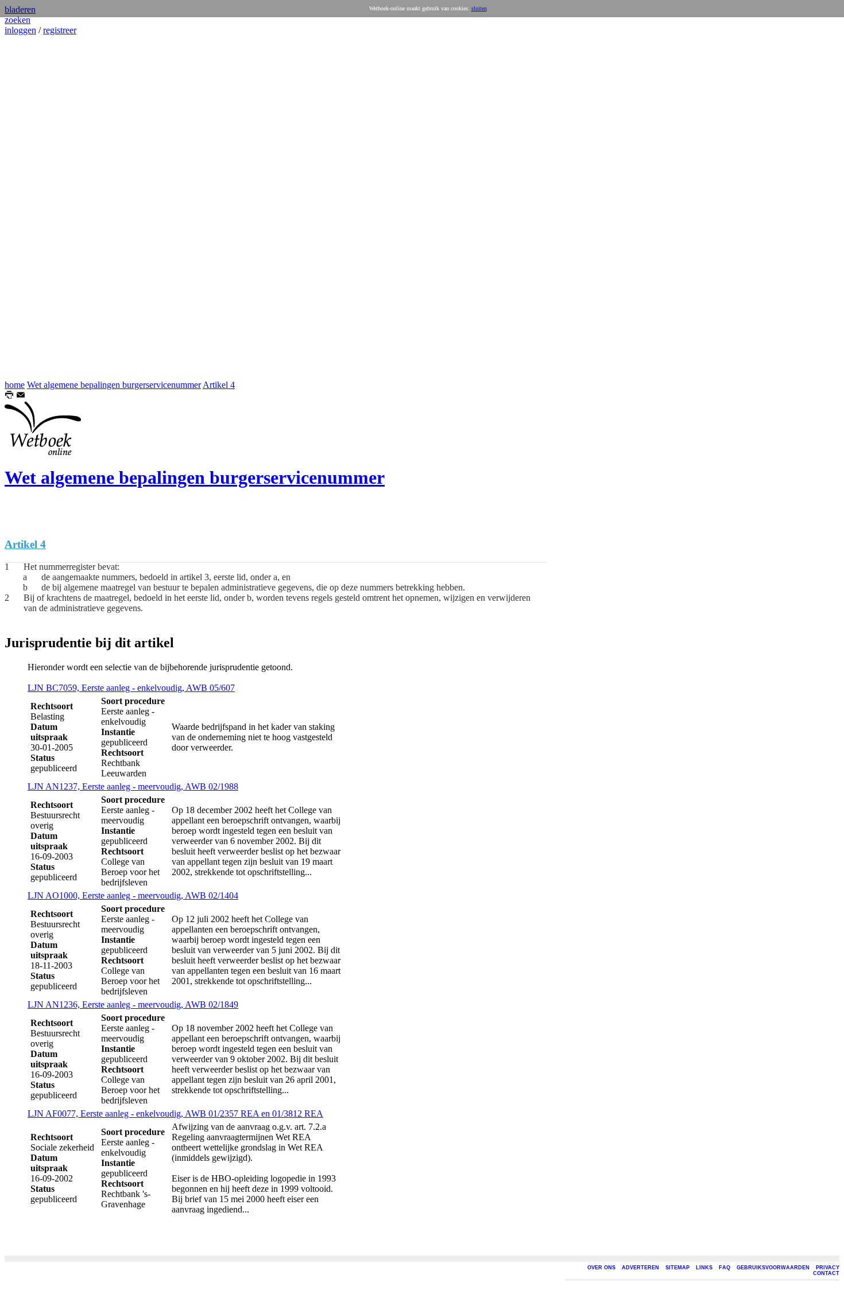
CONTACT (826, 1273)
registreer (59, 30)
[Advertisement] (39, 208)
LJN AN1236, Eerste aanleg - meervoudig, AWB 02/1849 (133, 1004)
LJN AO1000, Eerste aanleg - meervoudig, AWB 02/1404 (133, 895)
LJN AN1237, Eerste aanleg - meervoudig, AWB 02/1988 (133, 786)
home (15, 385)
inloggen (20, 30)
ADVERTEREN (640, 1267)
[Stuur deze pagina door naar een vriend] (20, 396)
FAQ (724, 1267)
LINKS (704, 1267)
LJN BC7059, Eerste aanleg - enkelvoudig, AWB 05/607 (131, 688)
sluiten (479, 8)
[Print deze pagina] (9, 396)
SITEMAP (677, 1267)
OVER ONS (601, 1267)
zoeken (17, 20)
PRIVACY (827, 1267)
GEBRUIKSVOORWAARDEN (773, 1267)
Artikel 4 (219, 385)
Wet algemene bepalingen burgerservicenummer (114, 385)
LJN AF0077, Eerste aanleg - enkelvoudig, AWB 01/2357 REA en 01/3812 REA (175, 1113)
